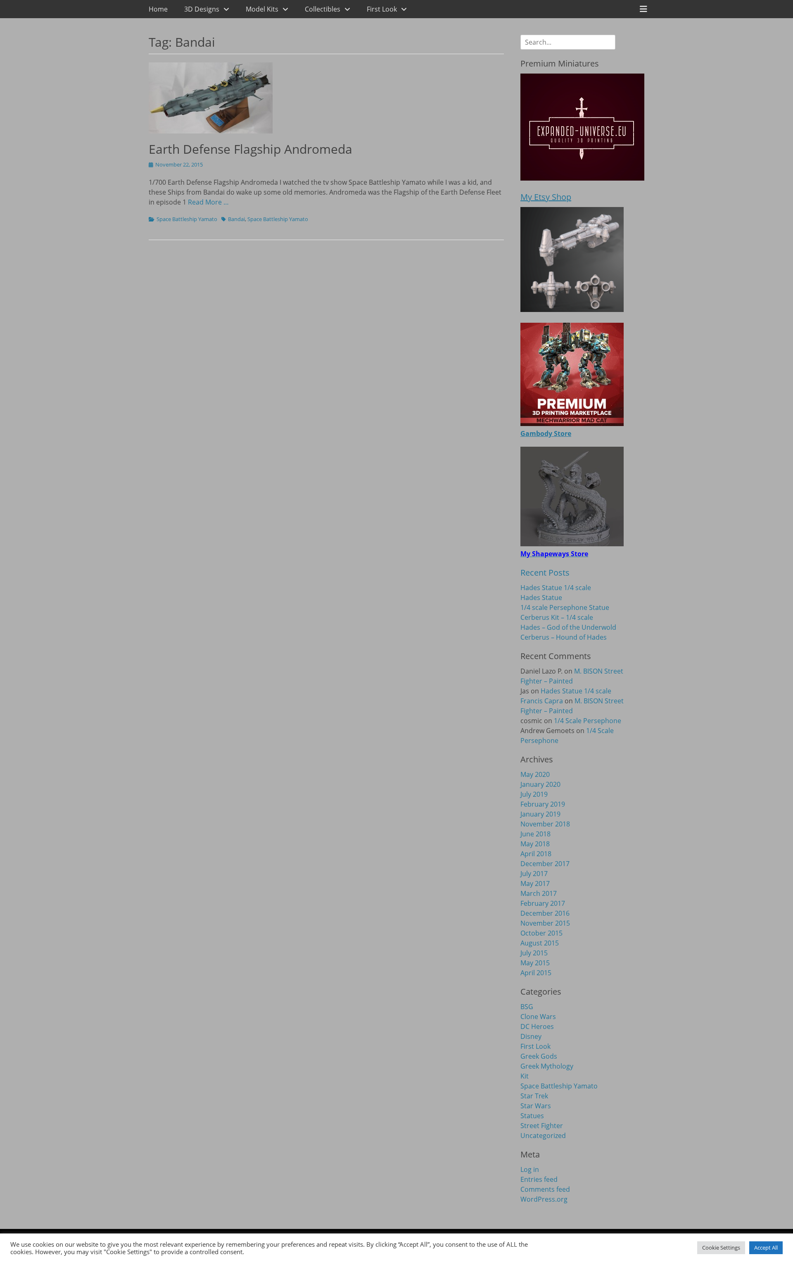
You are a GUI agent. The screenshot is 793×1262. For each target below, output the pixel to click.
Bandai (236, 219)
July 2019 (534, 794)
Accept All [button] (766, 1247)
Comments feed (545, 1189)
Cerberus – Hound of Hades (563, 637)
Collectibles (322, 9)
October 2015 (541, 933)
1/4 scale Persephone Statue (564, 607)
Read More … (208, 202)
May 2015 (535, 962)
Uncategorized (543, 1135)
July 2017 (534, 873)
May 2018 (535, 843)
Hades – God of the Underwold (568, 627)
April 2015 (535, 972)
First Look (382, 9)
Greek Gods (538, 1056)
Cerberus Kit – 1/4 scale (556, 617)
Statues (532, 1115)
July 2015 (534, 952)
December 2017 (545, 863)
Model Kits (262, 9)
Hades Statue (541, 597)
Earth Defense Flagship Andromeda (250, 148)
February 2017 (542, 903)
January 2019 (540, 814)
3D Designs (201, 9)
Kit (524, 1076)
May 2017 (535, 883)
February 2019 (542, 804)
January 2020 (540, 784)
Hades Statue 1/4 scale (555, 587)
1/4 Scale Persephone (587, 720)
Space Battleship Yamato (187, 219)
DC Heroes (537, 1026)
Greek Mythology (546, 1066)
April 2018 (535, 853)
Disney (530, 1036)
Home (158, 9)
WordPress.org (543, 1199)
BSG (526, 1006)
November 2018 (545, 824)
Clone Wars (538, 1016)
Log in (529, 1169)
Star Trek (534, 1095)
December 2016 (545, 913)
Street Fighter (541, 1125)
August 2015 (539, 943)
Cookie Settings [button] (721, 1247)
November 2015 (545, 923)
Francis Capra (541, 700)
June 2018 (535, 833)
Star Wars (535, 1105)
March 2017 (538, 893)
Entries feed (539, 1179)
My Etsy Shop (545, 196)
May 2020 (535, 774)
